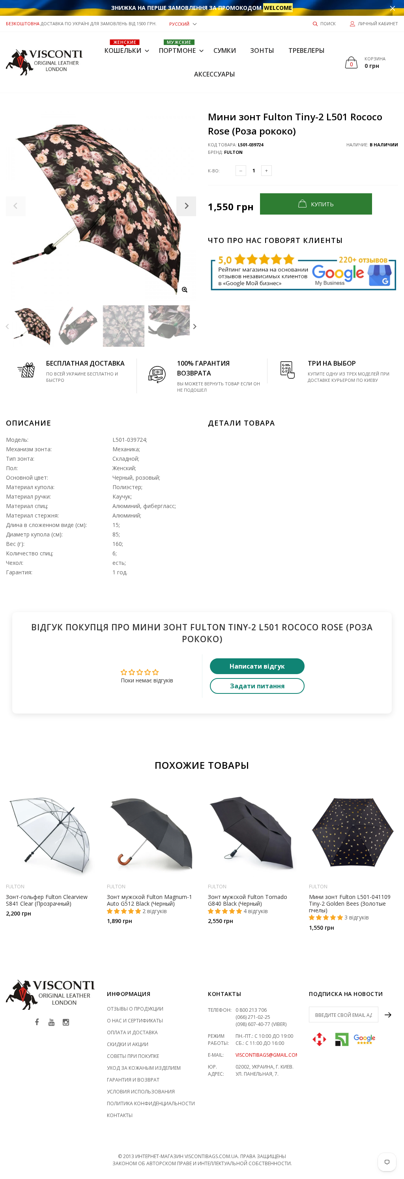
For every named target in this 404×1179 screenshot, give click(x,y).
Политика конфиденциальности (151, 1103)
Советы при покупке (133, 1056)
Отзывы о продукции (135, 1008)
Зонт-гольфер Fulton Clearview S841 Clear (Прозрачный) (47, 900)
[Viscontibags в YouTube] (51, 1023)
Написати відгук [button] (257, 666)
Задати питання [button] (257, 686)
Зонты (262, 50)
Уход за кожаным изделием (144, 1068)
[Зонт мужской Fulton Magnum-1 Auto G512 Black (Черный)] (151, 832)
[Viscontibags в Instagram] (65, 1023)
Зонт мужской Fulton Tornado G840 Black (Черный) (247, 900)
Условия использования (141, 1091)
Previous (7, 326)
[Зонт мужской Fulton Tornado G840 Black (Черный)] (252, 832)
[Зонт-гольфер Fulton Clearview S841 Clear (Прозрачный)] (50, 832)
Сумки (224, 50)
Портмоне (177, 47)
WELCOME (278, 7)
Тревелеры (306, 50)
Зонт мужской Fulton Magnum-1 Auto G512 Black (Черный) (149, 900)
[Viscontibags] (44, 62)
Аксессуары (215, 74)
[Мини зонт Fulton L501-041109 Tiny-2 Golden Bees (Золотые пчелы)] (353, 832)
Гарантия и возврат (133, 1079)
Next (194, 326)
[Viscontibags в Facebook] (36, 1023)
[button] (183, 23)
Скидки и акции (127, 1044)
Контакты (120, 1115)
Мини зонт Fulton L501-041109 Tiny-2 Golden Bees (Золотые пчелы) (350, 903)
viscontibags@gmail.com (267, 1055)
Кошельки (123, 47)
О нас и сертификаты (135, 1020)
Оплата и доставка (132, 1032)
